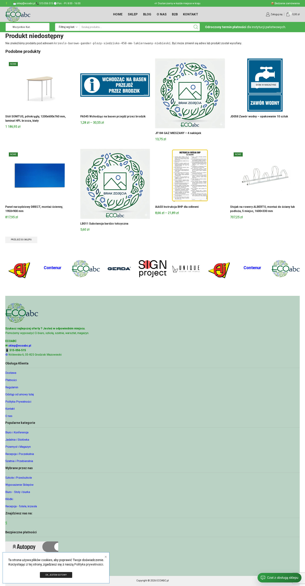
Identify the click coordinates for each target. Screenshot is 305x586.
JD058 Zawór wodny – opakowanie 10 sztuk (259, 116)
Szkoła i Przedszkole (18, 477)
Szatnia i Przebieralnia (19, 461)
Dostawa (10, 373)
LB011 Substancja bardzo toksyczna (104, 223)
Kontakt (190, 14)
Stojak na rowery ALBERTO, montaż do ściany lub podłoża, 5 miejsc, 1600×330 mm (262, 209)
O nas (162, 14)
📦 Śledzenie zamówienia (285, 3)
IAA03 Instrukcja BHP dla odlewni (177, 206)
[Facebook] (6, 3)
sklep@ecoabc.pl (19, 345)
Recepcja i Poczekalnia (19, 454)
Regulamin (11, 387)
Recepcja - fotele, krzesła (21, 506)
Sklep (133, 14)
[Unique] (186, 268)
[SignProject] (153, 268)
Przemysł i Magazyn (18, 446)
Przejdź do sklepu (21, 239)
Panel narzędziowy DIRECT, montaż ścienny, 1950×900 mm (34, 209)
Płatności (11, 380)
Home (117, 14)
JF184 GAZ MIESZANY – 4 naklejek (178, 133)
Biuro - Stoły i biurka (17, 492)
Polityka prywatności (88, 564)
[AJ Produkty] (19, 269)
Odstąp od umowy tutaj (19, 394)
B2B (175, 14)
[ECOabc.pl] (86, 268)
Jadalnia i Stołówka (17, 439)
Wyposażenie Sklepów (19, 484)
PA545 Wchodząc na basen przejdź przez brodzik (113, 116)
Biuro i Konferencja (16, 432)
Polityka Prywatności (18, 401)
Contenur (52, 267)
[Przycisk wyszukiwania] (196, 27)
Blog (147, 14)
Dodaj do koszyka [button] (40, 86)
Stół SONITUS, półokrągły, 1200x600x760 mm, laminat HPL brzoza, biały (35, 118)
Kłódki (9, 499)
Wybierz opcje (115, 86)
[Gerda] (119, 268)
